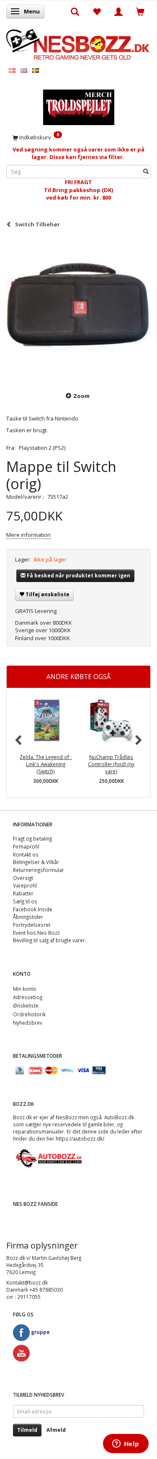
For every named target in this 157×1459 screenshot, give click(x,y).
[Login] (118, 11)
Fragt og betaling (32, 838)
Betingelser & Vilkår (36, 862)
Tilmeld (27, 1429)
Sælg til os (25, 901)
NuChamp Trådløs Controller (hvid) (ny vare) (111, 764)
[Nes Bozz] (78, 43)
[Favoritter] (96, 11)
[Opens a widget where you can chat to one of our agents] (126, 1444)
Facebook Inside (32, 909)
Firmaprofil (26, 846)
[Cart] (140, 11)
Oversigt (23, 877)
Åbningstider (28, 916)
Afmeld (56, 1429)
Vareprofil (25, 885)
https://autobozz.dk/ (80, 1138)
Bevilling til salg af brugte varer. (49, 940)
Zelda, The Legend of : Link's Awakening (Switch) (46, 764)
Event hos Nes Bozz (36, 932)
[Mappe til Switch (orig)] (78, 309)
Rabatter (23, 893)
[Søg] (146, 172)
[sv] (35, 70)
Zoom (81, 396)
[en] (24, 70)
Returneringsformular (38, 870)
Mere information (28, 534)
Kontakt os (26, 854)
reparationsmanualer (38, 1131)
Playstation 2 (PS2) (42, 447)
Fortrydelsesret (31, 924)
